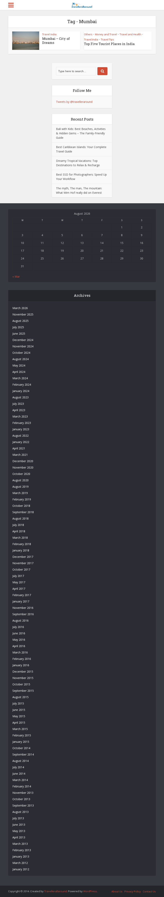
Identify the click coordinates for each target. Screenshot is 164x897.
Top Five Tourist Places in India (109, 44)
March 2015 (20, 729)
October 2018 (21, 506)
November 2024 (22, 346)
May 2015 (18, 716)
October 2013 (21, 799)
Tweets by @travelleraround (74, 102)
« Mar (16, 276)
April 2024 (18, 372)
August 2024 (20, 359)
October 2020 (21, 474)
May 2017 (18, 582)
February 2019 (21, 499)
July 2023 (18, 404)
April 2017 (18, 588)
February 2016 (21, 659)
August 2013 (20, 812)
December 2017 (22, 557)
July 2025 (18, 327)
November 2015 (22, 678)
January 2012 (20, 869)
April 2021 (18, 448)
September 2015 (23, 691)
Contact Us (149, 891)
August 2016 (20, 620)
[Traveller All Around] (82, 5)
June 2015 (18, 710)
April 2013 (18, 837)
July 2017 (18, 576)
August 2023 (20, 397)
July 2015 (18, 703)
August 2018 (20, 518)
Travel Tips (107, 39)
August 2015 (20, 697)
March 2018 (20, 537)
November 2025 (22, 314)
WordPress (90, 891)
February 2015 (21, 735)
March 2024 (20, 378)
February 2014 (21, 786)
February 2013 (21, 850)
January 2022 (20, 442)
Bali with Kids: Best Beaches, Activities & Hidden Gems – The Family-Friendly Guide (81, 133)
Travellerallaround (55, 891)
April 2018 (18, 531)
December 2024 (22, 340)
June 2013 (18, 824)
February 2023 (21, 423)
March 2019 (20, 493)
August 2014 (20, 761)
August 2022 (20, 435)
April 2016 (18, 646)
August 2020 (20, 480)
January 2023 (20, 429)
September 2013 (23, 805)
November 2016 (22, 608)
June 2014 (18, 773)
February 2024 (21, 384)
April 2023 (18, 410)
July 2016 (18, 627)
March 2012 (20, 863)
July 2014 (18, 767)
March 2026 (20, 308)
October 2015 (21, 684)
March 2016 (20, 652)
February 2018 (21, 544)
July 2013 (18, 818)
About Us (116, 891)
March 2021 (20, 455)
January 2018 (20, 550)
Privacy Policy (132, 891)
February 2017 (21, 595)
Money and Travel (106, 34)
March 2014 (20, 780)
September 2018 (23, 512)
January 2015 (20, 742)
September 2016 (23, 614)
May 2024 (18, 365)
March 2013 (20, 844)
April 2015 (18, 722)
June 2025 (18, 333)
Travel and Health (130, 34)
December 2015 (22, 671)
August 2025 (20, 321)
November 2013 (22, 793)
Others (88, 34)
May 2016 (18, 640)
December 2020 (22, 461)
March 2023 (20, 416)
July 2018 (18, 525)
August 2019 (20, 486)
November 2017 (22, 563)
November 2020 (22, 467)
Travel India (49, 34)
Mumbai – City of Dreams (56, 40)
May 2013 (18, 831)
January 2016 (20, 665)
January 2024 (20, 391)
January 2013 (20, 856)
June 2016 (18, 633)
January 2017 (20, 601)
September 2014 (23, 754)
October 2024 (21, 353)
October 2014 (21, 748)
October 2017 (21, 569)
